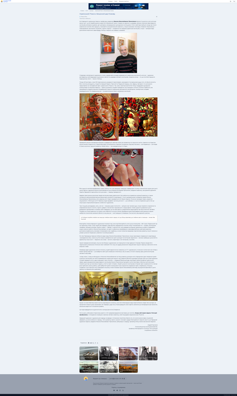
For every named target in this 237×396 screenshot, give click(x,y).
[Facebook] (89, 343)
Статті (115, 1)
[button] (231, 1)
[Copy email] (124, 378)
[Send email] (122, 378)
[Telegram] (91, 343)
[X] (93, 343)
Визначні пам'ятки (124, 1)
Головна (110, 1)
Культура (91, 10)
